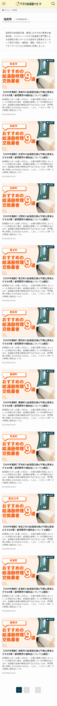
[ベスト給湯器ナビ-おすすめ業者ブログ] (28, 4)
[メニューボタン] (4, 4)
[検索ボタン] (53, 4)
